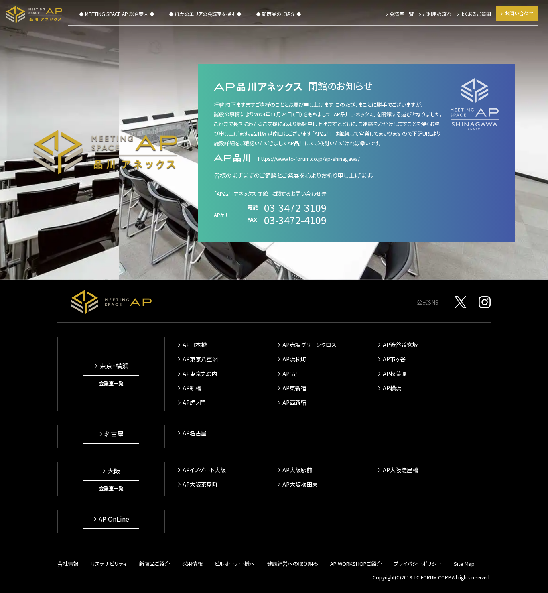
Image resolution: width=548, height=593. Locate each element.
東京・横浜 (113, 365)
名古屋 (114, 434)
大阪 (114, 470)
